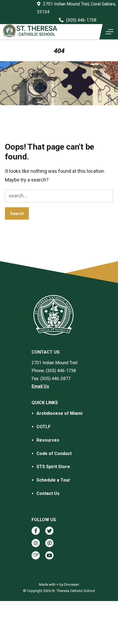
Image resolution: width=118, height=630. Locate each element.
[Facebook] (36, 531)
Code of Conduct (54, 453)
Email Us (40, 386)
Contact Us (48, 493)
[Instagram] (36, 543)
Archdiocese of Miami (59, 413)
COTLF (43, 426)
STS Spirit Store (53, 466)
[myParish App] (49, 543)
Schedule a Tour (53, 480)
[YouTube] (49, 555)
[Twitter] (49, 531)
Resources (47, 440)
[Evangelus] (36, 555)
